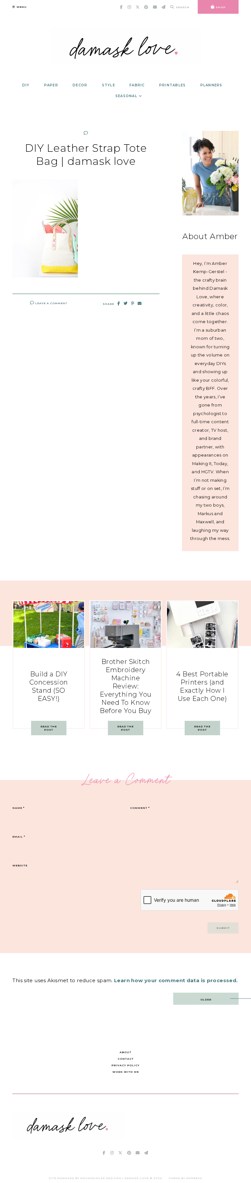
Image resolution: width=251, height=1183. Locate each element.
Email (18, 836)
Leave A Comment (50, 303)
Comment (140, 807)
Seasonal (126, 96)
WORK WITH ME (125, 1071)
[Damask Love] (68, 1137)
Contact (126, 1058)
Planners (211, 85)
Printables (172, 85)
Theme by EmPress (185, 1178)
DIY (26, 85)
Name (18, 807)
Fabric (137, 85)
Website (19, 865)
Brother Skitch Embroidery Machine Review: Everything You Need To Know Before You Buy (126, 686)
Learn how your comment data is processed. (176, 980)
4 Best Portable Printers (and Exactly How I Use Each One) (202, 686)
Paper (51, 85)
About (125, 1052)
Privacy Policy (125, 1065)
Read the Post (49, 728)
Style (108, 85)
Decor (80, 85)
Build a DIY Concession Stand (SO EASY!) (48, 686)
